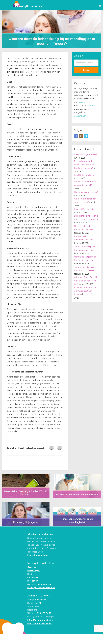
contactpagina (86, 102)
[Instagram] (81, 136)
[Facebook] (76, 136)
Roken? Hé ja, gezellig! (84, 209)
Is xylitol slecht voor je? (84, 175)
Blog (29, 574)
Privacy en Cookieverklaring (41, 587)
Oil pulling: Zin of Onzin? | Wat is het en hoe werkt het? (85, 280)
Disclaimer (32, 581)
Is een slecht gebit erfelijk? (86, 154)
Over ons (31, 567)
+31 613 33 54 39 (43, 613)
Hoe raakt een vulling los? (86, 192)
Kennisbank (32, 577)
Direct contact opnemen (39, 623)
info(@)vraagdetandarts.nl (40, 620)
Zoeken (86, 70)
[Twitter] (86, 136)
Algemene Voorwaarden (39, 584)
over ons (91, 105)
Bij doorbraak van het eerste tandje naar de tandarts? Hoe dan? (84, 164)
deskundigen (80, 116)
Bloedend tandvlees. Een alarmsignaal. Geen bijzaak (85, 291)
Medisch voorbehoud (37, 555)
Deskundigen (33, 570)
